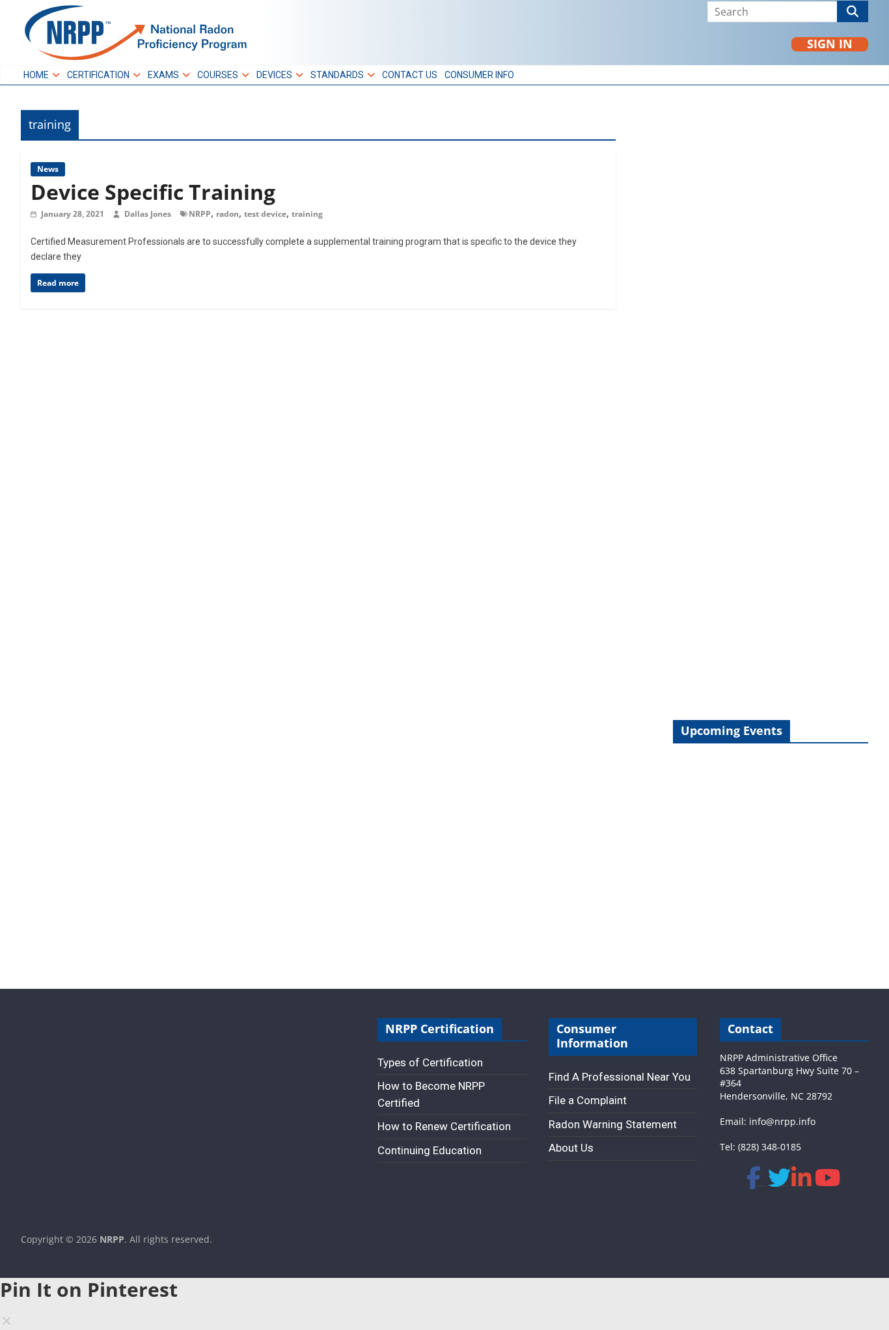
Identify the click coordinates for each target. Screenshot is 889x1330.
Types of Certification (430, 1062)
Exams (163, 75)
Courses (217, 75)
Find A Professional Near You (620, 1076)
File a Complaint (588, 1100)
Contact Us (409, 75)
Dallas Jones (148, 213)
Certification (98, 75)
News (48, 168)
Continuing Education (429, 1150)
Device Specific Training (153, 192)
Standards (337, 75)
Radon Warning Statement (613, 1124)
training (307, 213)
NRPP (200, 213)
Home (36, 75)
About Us (571, 1147)
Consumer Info (479, 75)
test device (265, 213)
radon (227, 213)
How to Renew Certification (444, 1126)
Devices (274, 75)
